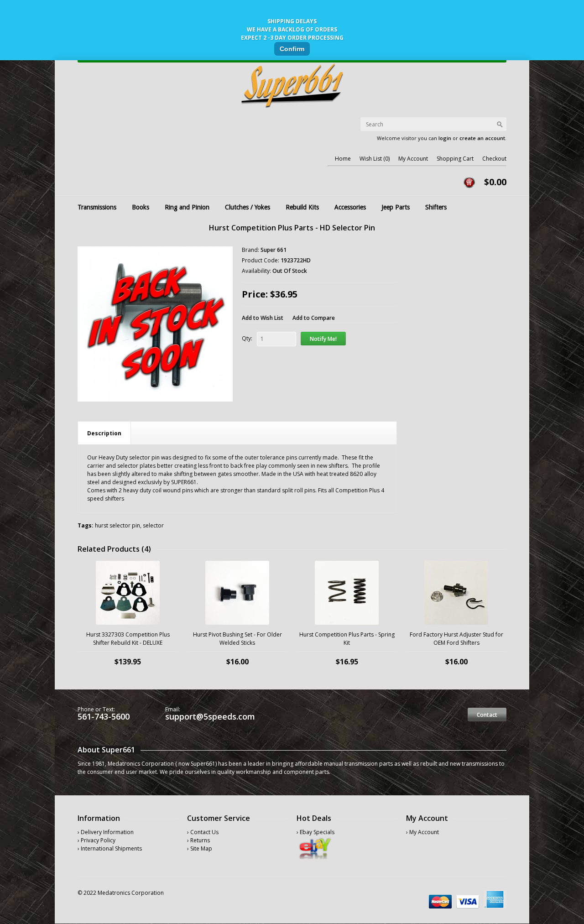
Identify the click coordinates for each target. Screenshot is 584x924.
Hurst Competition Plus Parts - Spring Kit (347, 639)
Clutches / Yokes (247, 207)
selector (153, 525)
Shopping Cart (455, 158)
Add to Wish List (262, 318)
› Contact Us (203, 832)
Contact (487, 715)
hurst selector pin (117, 525)
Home (343, 158)
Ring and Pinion (187, 207)
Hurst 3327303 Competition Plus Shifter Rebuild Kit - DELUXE (128, 639)
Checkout (494, 158)
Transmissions (97, 207)
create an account (482, 138)
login (444, 138)
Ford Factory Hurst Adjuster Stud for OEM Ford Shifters (456, 639)
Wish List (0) (375, 158)
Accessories (350, 207)
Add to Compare (313, 318)
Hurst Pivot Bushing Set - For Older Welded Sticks (237, 639)
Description (104, 433)
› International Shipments (110, 848)
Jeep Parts (395, 207)
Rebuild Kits (302, 207)
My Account (413, 158)
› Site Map (199, 848)
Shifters (436, 207)
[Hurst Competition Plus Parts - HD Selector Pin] (155, 324)
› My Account (422, 832)
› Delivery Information (106, 832)
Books (140, 207)
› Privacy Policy (96, 840)
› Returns (198, 840)
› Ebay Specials (315, 832)
